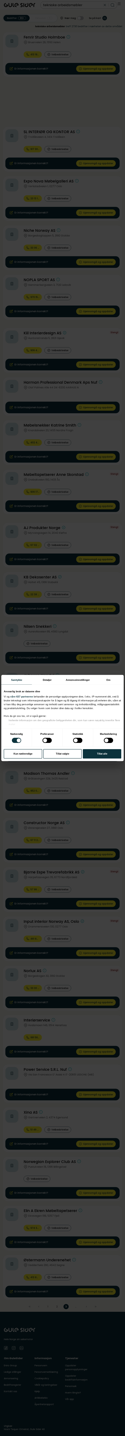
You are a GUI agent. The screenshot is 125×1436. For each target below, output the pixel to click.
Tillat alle (102, 753)
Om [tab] (108, 680)
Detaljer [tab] (47, 680)
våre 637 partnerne (21, 696)
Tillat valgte (62, 753)
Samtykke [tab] (16, 680)
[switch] (47, 740)
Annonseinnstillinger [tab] (78, 680)
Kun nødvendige (23, 753)
